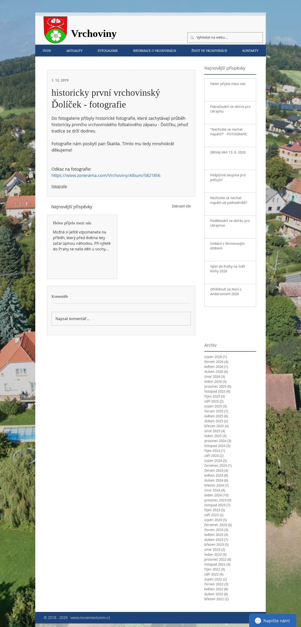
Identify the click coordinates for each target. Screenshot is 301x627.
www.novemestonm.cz (90, 617)
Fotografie (59, 186)
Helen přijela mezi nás (72, 223)
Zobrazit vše (181, 206)
